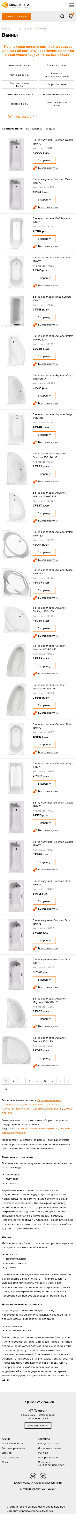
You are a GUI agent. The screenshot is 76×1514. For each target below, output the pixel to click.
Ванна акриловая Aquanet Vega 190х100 (52, 416)
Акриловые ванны (19, 65)
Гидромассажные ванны (19, 84)
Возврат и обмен (48, 1457)
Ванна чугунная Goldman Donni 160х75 (52, 922)
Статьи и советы (12, 1457)
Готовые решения (13, 1448)
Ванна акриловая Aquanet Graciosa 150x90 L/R (49, 455)
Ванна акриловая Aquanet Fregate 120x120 (49, 1039)
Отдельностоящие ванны (56, 103)
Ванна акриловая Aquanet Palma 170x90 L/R (53, 337)
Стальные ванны (56, 65)
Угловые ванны (19, 103)
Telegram (40, 1410)
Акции (6, 1438)
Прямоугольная (27, 1128)
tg (43, 1476)
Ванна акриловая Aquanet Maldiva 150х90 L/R (49, 494)
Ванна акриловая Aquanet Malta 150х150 (52, 571)
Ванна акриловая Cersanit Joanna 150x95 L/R (49, 686)
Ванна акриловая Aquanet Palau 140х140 (53, 533)
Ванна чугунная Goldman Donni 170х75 (52, 961)
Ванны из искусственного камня (56, 74)
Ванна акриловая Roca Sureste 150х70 (52, 298)
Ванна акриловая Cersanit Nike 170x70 (52, 259)
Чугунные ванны (19, 74)
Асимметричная (48, 1128)
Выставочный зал (13, 1443)
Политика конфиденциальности (51, 1463)
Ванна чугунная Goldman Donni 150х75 (52, 882)
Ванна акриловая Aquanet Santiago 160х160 (49, 609)
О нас (5, 1462)
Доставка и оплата (49, 1448)
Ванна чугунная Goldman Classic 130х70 (53, 180)
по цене (50, 128)
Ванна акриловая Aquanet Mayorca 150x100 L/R (49, 1000)
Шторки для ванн (56, 84)
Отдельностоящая (13, 1132)
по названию (34, 128)
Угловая (65, 1128)
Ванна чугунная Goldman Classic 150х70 (53, 141)
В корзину (44, 160)
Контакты (44, 1438)
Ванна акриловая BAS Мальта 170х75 (51, 220)
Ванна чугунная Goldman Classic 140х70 (53, 804)
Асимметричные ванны (56, 94)
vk (33, 1476)
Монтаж (43, 1452)
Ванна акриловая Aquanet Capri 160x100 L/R (52, 376)
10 (6, 1088)
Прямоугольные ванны (19, 94)
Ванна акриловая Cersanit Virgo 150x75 (52, 765)
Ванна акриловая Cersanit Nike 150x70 (52, 726)
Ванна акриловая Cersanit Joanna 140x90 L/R (49, 647)
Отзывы (7, 1452)
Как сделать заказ (49, 1443)
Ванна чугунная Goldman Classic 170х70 (53, 843)
